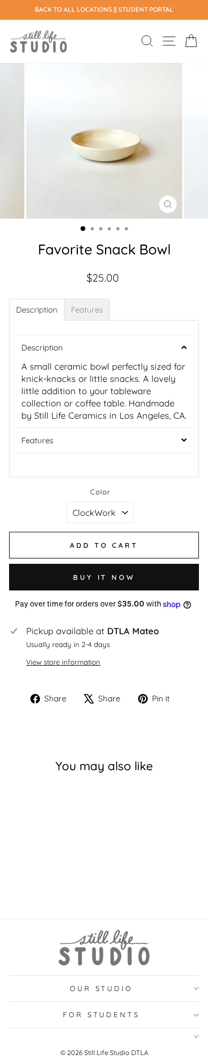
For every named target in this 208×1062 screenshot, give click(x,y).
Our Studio (101, 988)
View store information (63, 662)
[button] (104, 347)
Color (100, 492)
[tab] (37, 310)
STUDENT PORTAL (145, 9)
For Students (101, 1014)
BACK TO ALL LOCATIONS (74, 9)
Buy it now (104, 577)
